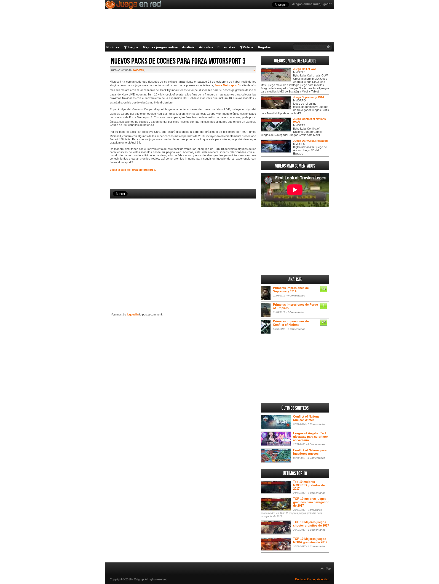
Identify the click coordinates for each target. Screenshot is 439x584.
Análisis (188, 47)
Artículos (206, 47)
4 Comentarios (316, 546)
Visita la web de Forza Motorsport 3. (133, 169)
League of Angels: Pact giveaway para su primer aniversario (310, 437)
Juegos (133, 47)
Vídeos (248, 47)
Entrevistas (226, 47)
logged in (133, 314)
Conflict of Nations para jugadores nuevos (310, 451)
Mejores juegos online (160, 47)
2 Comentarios (296, 329)
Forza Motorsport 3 (227, 85)
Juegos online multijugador (312, 4)
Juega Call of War (304, 69)
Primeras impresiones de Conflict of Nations (291, 323)
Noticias (112, 47)
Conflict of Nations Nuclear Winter (306, 418)
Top (328, 568)
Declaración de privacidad (312, 579)
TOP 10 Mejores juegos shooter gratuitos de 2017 (311, 523)
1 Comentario (295, 312)
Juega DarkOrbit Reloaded (310, 140)
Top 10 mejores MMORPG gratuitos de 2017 (309, 485)
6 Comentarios (316, 493)
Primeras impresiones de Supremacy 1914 (291, 289)
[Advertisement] (183, 244)
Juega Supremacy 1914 (308, 97)
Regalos (264, 47)
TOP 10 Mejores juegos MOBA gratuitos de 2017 (310, 540)
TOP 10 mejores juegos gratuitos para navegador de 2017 (311, 502)
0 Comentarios (296, 295)
